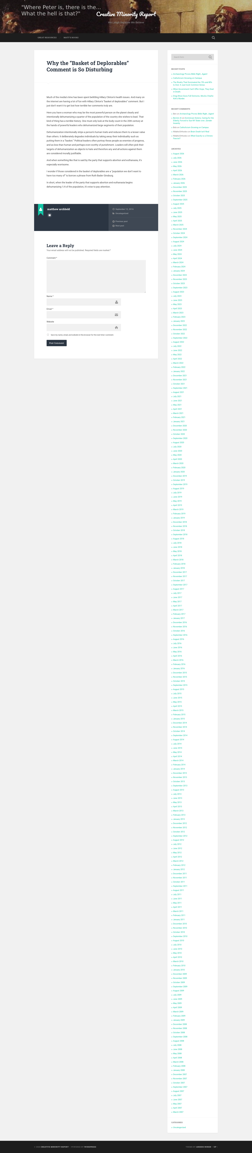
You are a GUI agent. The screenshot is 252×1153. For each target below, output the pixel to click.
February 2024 (179, 266)
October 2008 (179, 1032)
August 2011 (178, 890)
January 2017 (179, 618)
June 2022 (177, 350)
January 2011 (179, 919)
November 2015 (180, 677)
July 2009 (177, 995)
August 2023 (178, 292)
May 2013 (177, 802)
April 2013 (177, 806)
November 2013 (180, 777)
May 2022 (177, 354)
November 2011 (180, 877)
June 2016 (177, 647)
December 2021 (180, 375)
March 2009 (178, 1011)
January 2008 (179, 1070)
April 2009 (177, 1007)
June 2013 (177, 798)
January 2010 (179, 970)
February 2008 (179, 1066)
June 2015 (177, 698)
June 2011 (177, 898)
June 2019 (177, 497)
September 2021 (180, 388)
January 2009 (179, 1020)
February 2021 (179, 417)
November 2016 (180, 626)
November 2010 (180, 928)
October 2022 (179, 334)
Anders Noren (203, 1147)
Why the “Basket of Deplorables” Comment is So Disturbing (88, 66)
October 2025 (179, 195)
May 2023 (177, 304)
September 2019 (180, 484)
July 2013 (177, 794)
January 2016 (179, 668)
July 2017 (177, 593)
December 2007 (180, 1074)
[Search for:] (192, 57)
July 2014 (177, 744)
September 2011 (180, 886)
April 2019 (177, 505)
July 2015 (177, 693)
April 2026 (177, 170)
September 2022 (180, 338)
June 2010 (177, 949)
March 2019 (178, 509)
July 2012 (177, 844)
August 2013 (178, 790)
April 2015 (177, 706)
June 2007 (177, 1099)
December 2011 (180, 873)
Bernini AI (177, 118)
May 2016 (177, 652)
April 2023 (177, 308)
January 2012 (179, 869)
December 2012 (180, 823)
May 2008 (177, 1053)
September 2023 (180, 287)
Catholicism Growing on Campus (187, 78)
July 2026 (177, 158)
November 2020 (180, 430)
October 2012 (179, 832)
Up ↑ (216, 1147)
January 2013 (179, 819)
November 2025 (180, 191)
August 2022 (178, 342)
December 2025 (180, 187)
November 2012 (180, 827)
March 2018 (178, 560)
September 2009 (180, 986)
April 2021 (177, 409)
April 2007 (177, 1108)
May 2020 (177, 455)
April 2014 (177, 756)
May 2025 (177, 216)
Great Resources (47, 37)
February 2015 (179, 714)
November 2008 (180, 1028)
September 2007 (180, 1087)
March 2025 (178, 225)
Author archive (49, 215)
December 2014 (180, 723)
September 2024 (180, 237)
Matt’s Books (71, 37)
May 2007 (177, 1104)
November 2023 (180, 279)
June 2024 (177, 250)
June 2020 (177, 451)
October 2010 (179, 932)
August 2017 (178, 589)
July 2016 (177, 643)
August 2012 (178, 840)
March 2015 (178, 710)
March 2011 (178, 911)
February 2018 (179, 564)
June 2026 (177, 162)
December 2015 (180, 673)
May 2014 (177, 752)
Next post (120, 226)
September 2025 (180, 200)
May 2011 (177, 903)
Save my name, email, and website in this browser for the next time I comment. (82, 335)
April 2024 (177, 258)
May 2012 (177, 852)
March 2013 (178, 811)
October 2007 (179, 1083)
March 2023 (178, 313)
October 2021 (179, 384)
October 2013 (179, 781)
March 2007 (178, 1112)
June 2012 (177, 848)
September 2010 (180, 936)
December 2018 (180, 522)
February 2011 (179, 915)
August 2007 (178, 1091)
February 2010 (179, 965)
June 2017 (177, 597)
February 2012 (179, 865)
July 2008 (177, 1045)
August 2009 (178, 990)
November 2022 (180, 329)
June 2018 (177, 547)
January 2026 (179, 183)
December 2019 (180, 476)
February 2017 (179, 614)
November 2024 (180, 229)
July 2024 (177, 246)
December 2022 (180, 325)
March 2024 (178, 262)
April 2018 (177, 555)
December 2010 (180, 924)
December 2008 (180, 1024)
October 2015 (179, 681)
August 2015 (178, 689)
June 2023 (177, 300)
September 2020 (180, 438)
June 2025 (177, 212)
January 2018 (179, 568)
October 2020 (179, 434)
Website (50, 322)
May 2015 (177, 702)
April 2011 (177, 907)
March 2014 (178, 760)
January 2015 (179, 719)
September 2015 (180, 685)
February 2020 (179, 467)
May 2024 (177, 254)
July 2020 (177, 447)
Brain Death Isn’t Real (200, 131)
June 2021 (177, 400)
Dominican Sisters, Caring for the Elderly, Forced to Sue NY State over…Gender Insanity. (193, 120)
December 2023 (180, 275)
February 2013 (179, 815)
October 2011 (179, 882)
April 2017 (177, 606)
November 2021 (180, 379)
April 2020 (177, 459)
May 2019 (177, 501)
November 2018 (180, 526)
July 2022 (177, 346)
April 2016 (177, 656)
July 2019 (177, 492)
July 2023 (177, 296)
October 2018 (179, 530)
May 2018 (177, 551)
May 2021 (177, 405)
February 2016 (179, 664)
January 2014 (179, 769)
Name (50, 296)
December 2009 (180, 974)
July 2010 (177, 945)
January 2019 (179, 518)
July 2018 (177, 543)
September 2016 (180, 635)
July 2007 (177, 1095)
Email (50, 309)
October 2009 (179, 982)
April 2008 (177, 1058)
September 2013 (180, 786)
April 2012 (177, 857)
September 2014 (180, 735)
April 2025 (177, 221)
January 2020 (179, 472)
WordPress (90, 1147)
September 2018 (180, 534)
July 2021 (177, 396)
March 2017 (178, 610)
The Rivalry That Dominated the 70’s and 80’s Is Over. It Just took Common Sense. (192, 83)
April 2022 (177, 359)
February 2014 (179, 765)
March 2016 (178, 660)
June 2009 (177, 999)
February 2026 (179, 179)
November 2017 (180, 576)
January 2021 (179, 421)
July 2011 (177, 894)
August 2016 (178, 639)
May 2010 (177, 953)
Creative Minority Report (126, 14)
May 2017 (177, 601)
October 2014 (179, 731)
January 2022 (179, 371)
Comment (52, 258)
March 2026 (178, 174)
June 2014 (177, 748)
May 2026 (177, 166)
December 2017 (180, 572)
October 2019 (179, 480)
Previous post (122, 221)
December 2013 (180, 773)
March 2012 (178, 861)
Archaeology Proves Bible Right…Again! (190, 74)
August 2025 (178, 204)
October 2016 (179, 631)
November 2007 (180, 1078)
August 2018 (178, 539)
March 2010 (178, 961)
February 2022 (179, 367)
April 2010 (177, 957)
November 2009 (180, 978)
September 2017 (180, 585)
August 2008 (178, 1041)
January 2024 (179, 271)
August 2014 (178, 739)
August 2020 (178, 442)
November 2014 (180, 727)
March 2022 (178, 363)
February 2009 (179, 1016)
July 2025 (177, 208)
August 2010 (178, 940)
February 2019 (179, 513)
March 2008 (178, 1062)
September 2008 (180, 1037)
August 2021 (178, 392)
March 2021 (178, 413)
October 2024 (179, 233)
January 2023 (179, 321)
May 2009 (177, 1003)
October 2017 (179, 580)
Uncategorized (122, 213)
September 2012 (180, 836)
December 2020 (180, 426)
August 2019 (178, 488)
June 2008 (177, 1049)
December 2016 (180, 622)
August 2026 (178, 153)
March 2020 (178, 463)
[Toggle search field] (213, 37)
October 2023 (179, 283)
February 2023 (179, 317)
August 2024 (178, 241)
